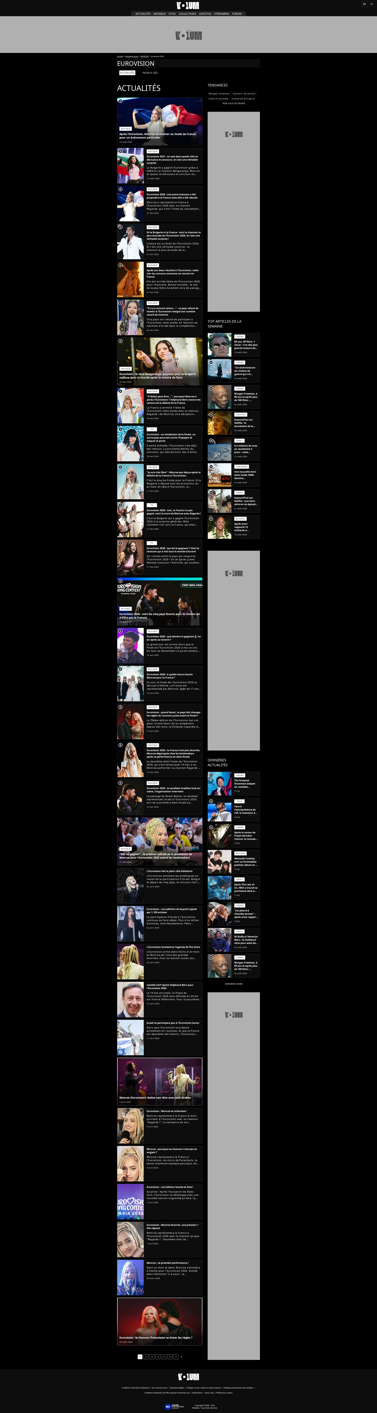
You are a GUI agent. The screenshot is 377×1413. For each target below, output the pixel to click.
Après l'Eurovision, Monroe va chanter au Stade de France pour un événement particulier (157, 135)
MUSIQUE (144, 56)
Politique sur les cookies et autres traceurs (204, 1388)
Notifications (197, 1393)
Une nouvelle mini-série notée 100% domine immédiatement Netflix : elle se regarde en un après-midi (245, 481)
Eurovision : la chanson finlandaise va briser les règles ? (155, 1337)
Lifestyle (205, 13)
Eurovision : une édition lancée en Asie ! (170, 1187)
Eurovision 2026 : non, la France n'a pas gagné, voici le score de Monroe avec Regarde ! (174, 512)
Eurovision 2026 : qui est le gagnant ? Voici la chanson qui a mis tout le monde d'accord (173, 550)
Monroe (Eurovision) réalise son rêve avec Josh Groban (155, 1097)
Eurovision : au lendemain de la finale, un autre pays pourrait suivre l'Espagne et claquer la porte (171, 437)
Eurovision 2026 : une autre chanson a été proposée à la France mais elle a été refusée (172, 196)
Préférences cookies (224, 1393)
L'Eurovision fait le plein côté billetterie (169, 871)
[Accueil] (188, 5)
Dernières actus (131, 56)
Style (172, 13)
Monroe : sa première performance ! (168, 1262)
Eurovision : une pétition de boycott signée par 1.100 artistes (172, 910)
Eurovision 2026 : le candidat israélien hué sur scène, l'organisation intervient (173, 790)
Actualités (143, 13)
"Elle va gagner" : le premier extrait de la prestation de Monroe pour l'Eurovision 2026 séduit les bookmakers (155, 855)
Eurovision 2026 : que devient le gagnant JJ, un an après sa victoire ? (174, 638)
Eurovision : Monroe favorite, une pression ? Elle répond (172, 1226)
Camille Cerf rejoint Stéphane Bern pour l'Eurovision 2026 (170, 986)
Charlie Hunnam (219, 98)
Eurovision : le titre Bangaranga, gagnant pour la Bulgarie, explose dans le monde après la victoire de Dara (157, 375)
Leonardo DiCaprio (243, 98)
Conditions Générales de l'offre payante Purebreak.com (167, 1393)
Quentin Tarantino (244, 93)
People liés (150, 72)
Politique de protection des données (238, 1388)
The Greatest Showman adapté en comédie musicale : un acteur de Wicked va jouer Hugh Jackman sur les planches (246, 790)
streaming (221, 13)
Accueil (120, 56)
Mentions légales (177, 1388)
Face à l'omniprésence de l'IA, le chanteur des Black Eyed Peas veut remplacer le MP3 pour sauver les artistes (246, 816)
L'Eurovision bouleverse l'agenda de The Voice (173, 947)
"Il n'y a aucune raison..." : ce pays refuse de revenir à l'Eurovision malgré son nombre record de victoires (172, 311)
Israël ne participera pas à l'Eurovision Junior (173, 1022)
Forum (237, 13)
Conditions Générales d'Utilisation (135, 1388)
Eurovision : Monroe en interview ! (167, 1111)
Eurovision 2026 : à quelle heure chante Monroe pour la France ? (170, 676)
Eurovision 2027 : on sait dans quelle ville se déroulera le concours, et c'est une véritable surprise (172, 160)
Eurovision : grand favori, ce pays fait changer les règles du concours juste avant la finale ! (174, 714)
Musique (160, 13)
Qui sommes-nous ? (160, 1388)
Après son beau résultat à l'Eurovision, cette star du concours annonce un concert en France (172, 273)
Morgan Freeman (219, 93)
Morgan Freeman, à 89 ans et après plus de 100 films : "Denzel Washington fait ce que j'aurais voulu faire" (245, 403)
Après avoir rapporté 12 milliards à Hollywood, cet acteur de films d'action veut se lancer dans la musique (243, 535)
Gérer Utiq (209, 1393)
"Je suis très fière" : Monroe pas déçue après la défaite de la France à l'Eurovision (174, 474)
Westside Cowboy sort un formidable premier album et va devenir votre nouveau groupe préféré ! (246, 866)
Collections (187, 13)
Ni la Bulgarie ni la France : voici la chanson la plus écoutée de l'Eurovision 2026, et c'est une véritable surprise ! (174, 235)
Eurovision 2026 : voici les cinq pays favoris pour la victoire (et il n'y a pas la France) (159, 615)
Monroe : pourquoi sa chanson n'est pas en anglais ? (172, 1150)
